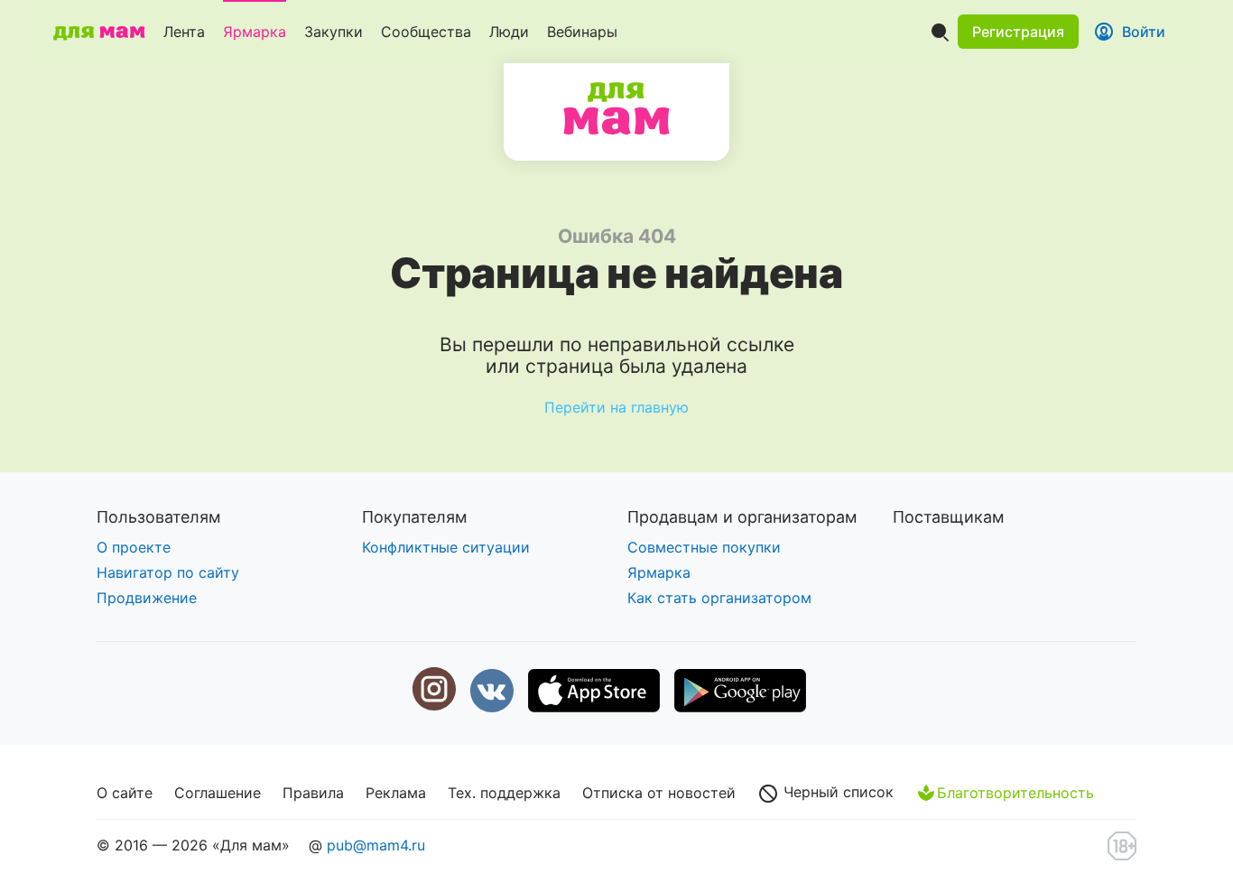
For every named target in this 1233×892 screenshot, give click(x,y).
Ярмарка (254, 32)
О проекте (134, 547)
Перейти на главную (616, 407)
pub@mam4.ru (376, 845)
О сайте (125, 793)
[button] (1018, 31)
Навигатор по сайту (168, 572)
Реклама (396, 793)
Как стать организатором (719, 598)
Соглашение (217, 793)
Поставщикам (949, 516)
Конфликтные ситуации (446, 547)
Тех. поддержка (504, 793)
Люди (509, 32)
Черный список (836, 792)
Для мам (616, 108)
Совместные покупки (704, 547)
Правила (313, 793)
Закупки (333, 32)
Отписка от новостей (659, 793)
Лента (184, 32)
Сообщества (426, 32)
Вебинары (582, 32)
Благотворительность (1015, 793)
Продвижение (147, 598)
